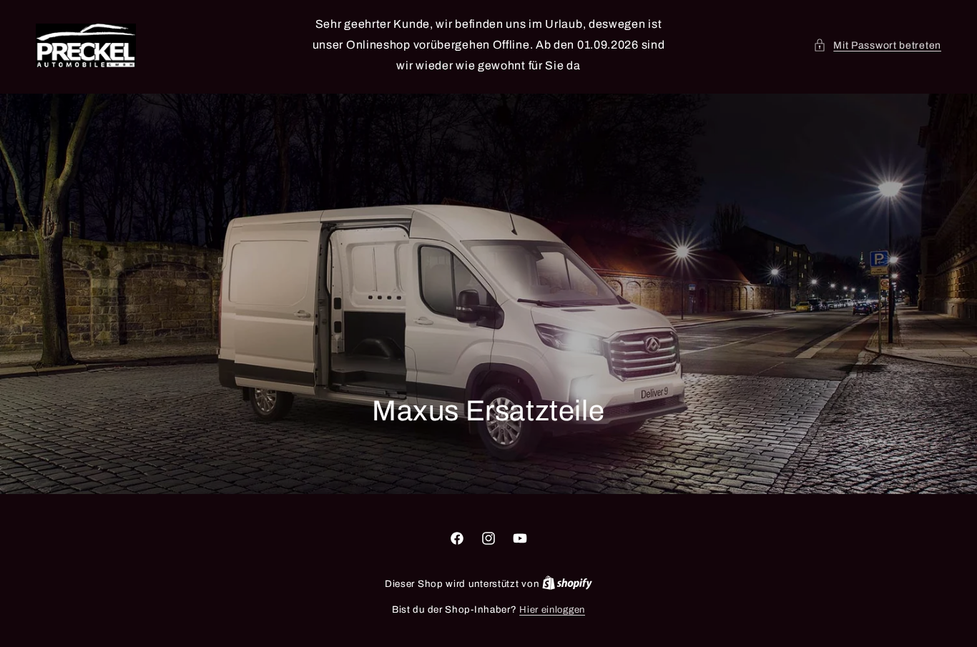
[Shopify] (567, 584)
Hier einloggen (552, 610)
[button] (877, 45)
